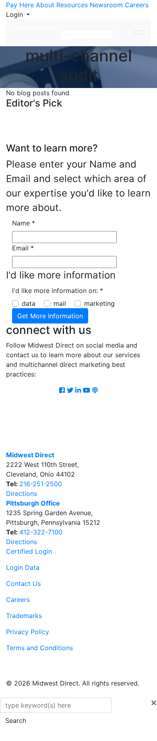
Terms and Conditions (39, 648)
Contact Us (23, 583)
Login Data (22, 567)
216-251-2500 (40, 484)
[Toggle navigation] (139, 33)
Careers (137, 5)
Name (23, 223)
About (45, 5)
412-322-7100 (40, 532)
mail (60, 303)
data (28, 303)
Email (23, 248)
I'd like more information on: (57, 291)
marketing (99, 303)
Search (15, 720)
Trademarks (24, 616)
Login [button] (15, 14)
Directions (21, 493)
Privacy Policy (27, 632)
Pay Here (20, 5)
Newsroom (106, 5)
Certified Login (29, 551)
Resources (72, 5)
